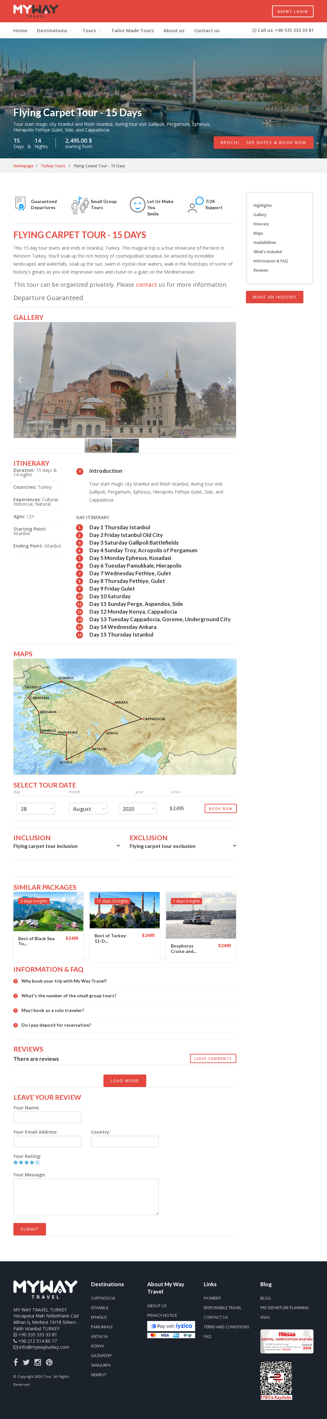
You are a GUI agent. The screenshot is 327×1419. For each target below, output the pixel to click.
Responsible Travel (222, 1307)
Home (20, 30)
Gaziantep (101, 1355)
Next (230, 382)
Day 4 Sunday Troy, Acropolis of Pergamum (143, 550)
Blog (265, 1298)
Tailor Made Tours (132, 30)
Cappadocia (103, 1298)
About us (174, 30)
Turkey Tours (53, 166)
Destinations (52, 30)
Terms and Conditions (226, 1327)
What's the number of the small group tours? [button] (68, 995)
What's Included (268, 251)
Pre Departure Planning (284, 1307)
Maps (258, 233)
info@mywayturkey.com (44, 1347)
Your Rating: (27, 1156)
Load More (124, 1080)
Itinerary (261, 224)
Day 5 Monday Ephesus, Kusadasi (130, 558)
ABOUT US (156, 1306)
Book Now (220, 808)
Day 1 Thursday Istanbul (119, 527)
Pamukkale (102, 1327)
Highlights (263, 205)
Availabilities (265, 242)
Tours (89, 30)
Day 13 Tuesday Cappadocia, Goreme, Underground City (160, 619)
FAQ (207, 1336)
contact (146, 284)
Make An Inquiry (274, 297)
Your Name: (26, 1108)
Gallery (260, 214)
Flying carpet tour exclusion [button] (162, 846)
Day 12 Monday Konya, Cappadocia (133, 611)
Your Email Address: (35, 1132)
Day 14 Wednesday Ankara (122, 627)
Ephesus (99, 1317)
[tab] (66, 847)
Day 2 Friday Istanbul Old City (126, 535)
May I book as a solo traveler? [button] (52, 1010)
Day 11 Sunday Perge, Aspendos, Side (136, 604)
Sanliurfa (101, 1365)
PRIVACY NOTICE (162, 1315)
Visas (265, 1317)
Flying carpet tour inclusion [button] (45, 846)
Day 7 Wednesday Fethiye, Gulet (130, 573)
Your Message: (29, 1175)
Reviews (261, 270)
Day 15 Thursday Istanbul (121, 634)
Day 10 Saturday (110, 596)
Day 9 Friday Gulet (112, 588)
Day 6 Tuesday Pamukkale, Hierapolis (135, 565)
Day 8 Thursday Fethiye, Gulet (127, 581)
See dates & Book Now (276, 142)
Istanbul (100, 1307)
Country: (100, 1132)
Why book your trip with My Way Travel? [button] (64, 981)
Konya (97, 1346)
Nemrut (98, 1374)
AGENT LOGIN (293, 11)
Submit (29, 1229)
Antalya (99, 1336)
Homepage (23, 166)
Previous (19, 382)
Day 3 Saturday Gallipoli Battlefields (134, 542)
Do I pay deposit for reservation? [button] (56, 1025)
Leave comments (213, 1058)
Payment (212, 1298)
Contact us (207, 30)
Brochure (234, 142)
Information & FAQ (271, 261)
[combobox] (36, 808)
